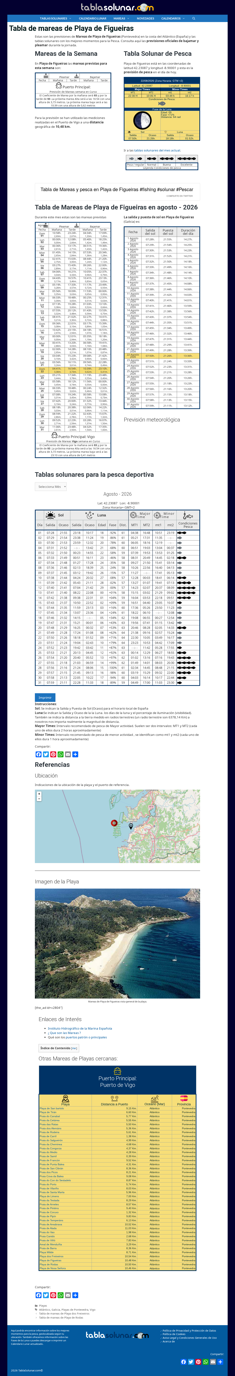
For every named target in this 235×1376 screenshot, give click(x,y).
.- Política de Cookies (172, 1334)
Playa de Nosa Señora (53, 1268)
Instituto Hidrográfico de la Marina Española (80, 1028)
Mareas (119, 18)
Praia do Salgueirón (51, 1140)
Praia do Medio (48, 1152)
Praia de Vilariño (49, 1188)
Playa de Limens (49, 1196)
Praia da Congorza (51, 1148)
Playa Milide (47, 1252)
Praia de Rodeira (49, 1132)
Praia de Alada (48, 1228)
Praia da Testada (49, 1200)
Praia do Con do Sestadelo (55, 1180)
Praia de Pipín (48, 1216)
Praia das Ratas (49, 1124)
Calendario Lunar (92, 18)
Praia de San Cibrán (51, 1168)
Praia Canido (47, 1236)
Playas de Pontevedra (75, 1309)
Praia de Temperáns (51, 1220)
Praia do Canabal (50, 1116)
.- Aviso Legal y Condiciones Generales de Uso (188, 1337)
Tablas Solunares (53, 18)
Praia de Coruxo (49, 1212)
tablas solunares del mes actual (157, 150)
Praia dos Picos (49, 1172)
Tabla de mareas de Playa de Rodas (61, 1317)
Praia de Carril (48, 1136)
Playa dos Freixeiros (51, 1256)
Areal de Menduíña (51, 1244)
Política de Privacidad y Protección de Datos (189, 1330)
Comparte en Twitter (180, 196)
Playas (43, 1305)
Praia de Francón (50, 1160)
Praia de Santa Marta (52, 1192)
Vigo (92, 1309)
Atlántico (44, 1309)
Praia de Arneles (49, 1204)
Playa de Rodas (49, 1264)
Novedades (145, 18)
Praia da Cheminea (51, 1144)
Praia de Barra (48, 1248)
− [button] (39, 799)
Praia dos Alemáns (50, 1128)
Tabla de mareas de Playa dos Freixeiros (64, 1313)
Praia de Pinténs (49, 1208)
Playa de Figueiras (50, 1260)
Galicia (56, 1309)
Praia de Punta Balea (52, 1164)
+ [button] (39, 794)
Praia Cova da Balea (52, 1176)
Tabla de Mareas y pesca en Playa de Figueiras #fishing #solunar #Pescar (117, 189)
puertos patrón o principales (86, 1037)
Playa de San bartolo (52, 1108)
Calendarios (170, 18)
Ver (74, 1048)
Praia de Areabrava (51, 1224)
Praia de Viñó (47, 1240)
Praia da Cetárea (49, 1120)
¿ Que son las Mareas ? (64, 1033)
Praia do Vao (47, 1232)
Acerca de (168, 1341)
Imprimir (45, 697)
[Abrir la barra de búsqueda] (194, 18)
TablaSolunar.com (29, 1370)
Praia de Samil (48, 1156)
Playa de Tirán (48, 1112)
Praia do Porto (48, 1184)
